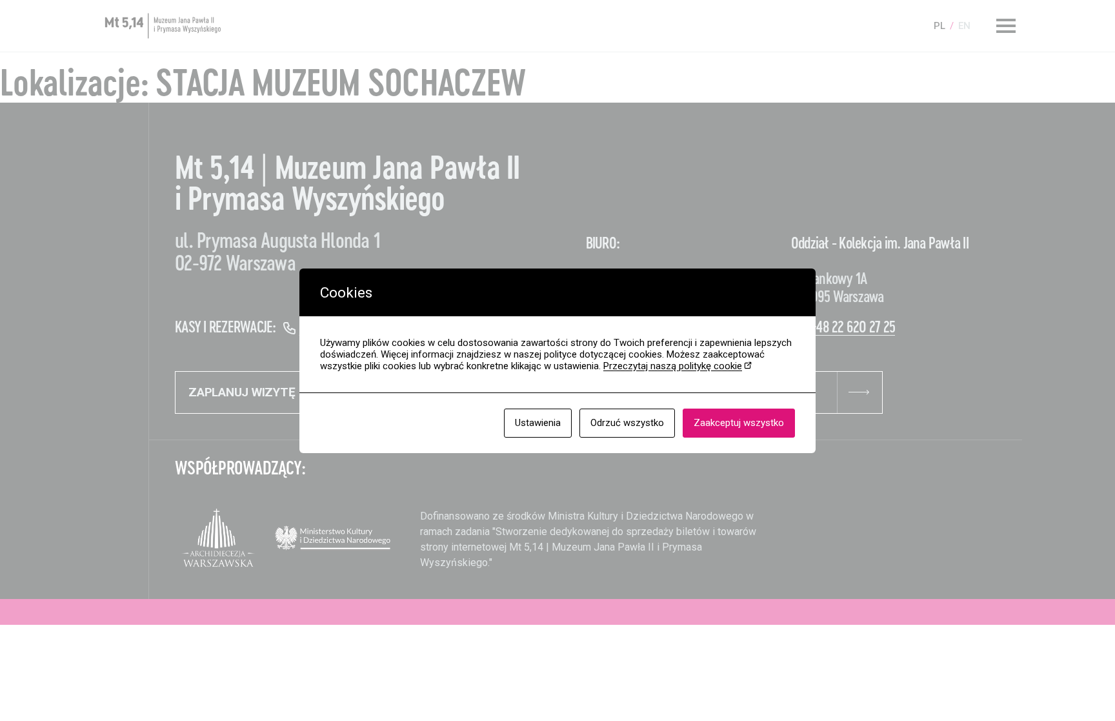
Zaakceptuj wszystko (739, 423)
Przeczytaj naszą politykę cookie (672, 366)
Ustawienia (538, 423)
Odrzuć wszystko (627, 423)
